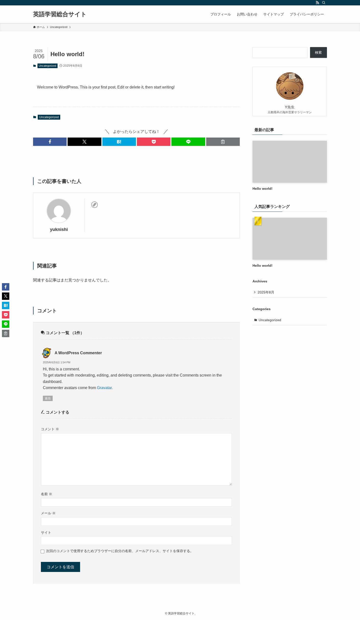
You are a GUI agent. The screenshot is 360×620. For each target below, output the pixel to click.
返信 (48, 398)
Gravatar (104, 388)
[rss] (317, 2)
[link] (94, 205)
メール (48, 513)
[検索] (324, 2)
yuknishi (59, 229)
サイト (46, 532)
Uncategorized (47, 65)
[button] (50, 142)
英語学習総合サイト (60, 14)
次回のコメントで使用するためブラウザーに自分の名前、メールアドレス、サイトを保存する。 (119, 551)
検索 (318, 52)
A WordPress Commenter (78, 353)
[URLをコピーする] (223, 142)
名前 (46, 494)
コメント (50, 429)
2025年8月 (266, 292)
